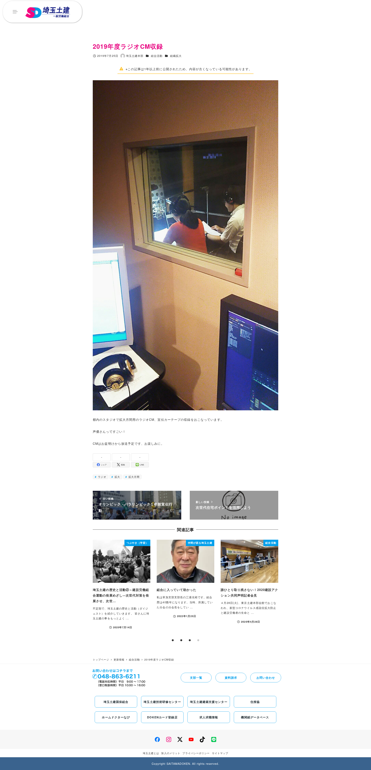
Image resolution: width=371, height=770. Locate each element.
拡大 (117, 477)
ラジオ (101, 477)
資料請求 (231, 677)
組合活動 (157, 56)
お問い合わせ (265, 677)
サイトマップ (220, 753)
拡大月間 (134, 477)
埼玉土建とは (151, 753)
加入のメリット (170, 753)
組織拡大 (176, 56)
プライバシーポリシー (196, 753)
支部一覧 (196, 677)
